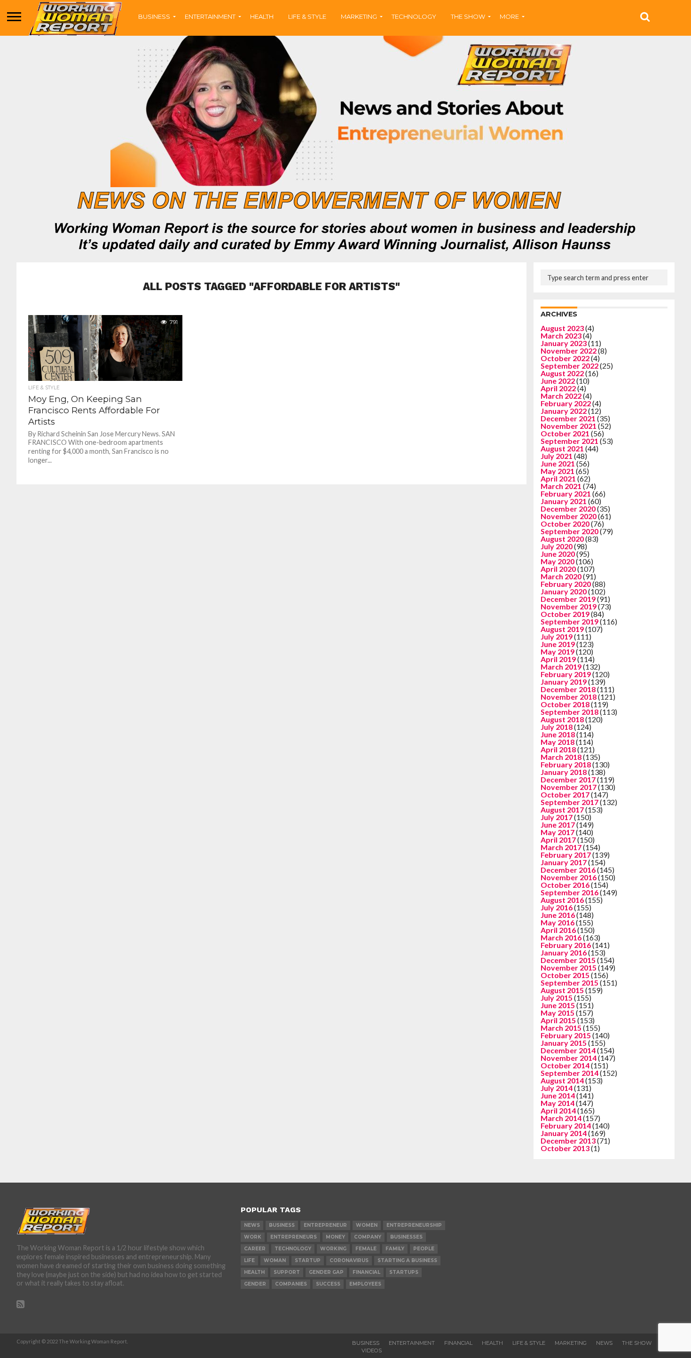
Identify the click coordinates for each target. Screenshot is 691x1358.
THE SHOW (468, 16)
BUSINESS (154, 16)
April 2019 (558, 659)
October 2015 (565, 975)
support (287, 1272)
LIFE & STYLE (307, 16)
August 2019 (562, 628)
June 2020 (558, 553)
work (252, 1237)
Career (255, 1249)
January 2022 (564, 410)
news (252, 1225)
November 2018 (569, 696)
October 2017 (565, 794)
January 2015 (564, 1042)
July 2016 (557, 907)
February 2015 (566, 1035)
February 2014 (566, 1125)
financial (366, 1272)
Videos (371, 1350)
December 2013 (568, 1140)
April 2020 (558, 568)
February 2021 (566, 493)
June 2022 (558, 380)
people (423, 1249)
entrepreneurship (414, 1225)
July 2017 (557, 817)
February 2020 (566, 583)
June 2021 (558, 463)
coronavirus (349, 1260)
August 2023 (562, 328)
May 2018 (557, 741)
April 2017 (558, 839)
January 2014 (564, 1133)
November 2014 (569, 1057)
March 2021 (561, 486)
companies (291, 1284)
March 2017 (561, 847)
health (254, 1272)
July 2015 (557, 997)
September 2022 (569, 365)
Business (365, 1343)
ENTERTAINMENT (210, 16)
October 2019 (565, 613)
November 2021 (569, 425)
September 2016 (569, 892)
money (335, 1237)
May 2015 (557, 1012)
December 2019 (568, 598)
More (509, 16)
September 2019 (569, 621)
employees (365, 1284)
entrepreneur (325, 1225)
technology (293, 1249)
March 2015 (561, 1027)
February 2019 (566, 674)
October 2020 (565, 523)
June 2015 (558, 1005)
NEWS (604, 1343)
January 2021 (564, 501)
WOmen (366, 1225)
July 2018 (557, 726)
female (366, 1249)
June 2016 (558, 914)
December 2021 (568, 418)
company (367, 1237)
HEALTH (262, 16)
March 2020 (561, 576)
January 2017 (564, 862)
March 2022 (561, 395)
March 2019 (561, 666)
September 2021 (569, 440)
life (249, 1260)
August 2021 (562, 448)
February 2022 (566, 403)
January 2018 (564, 771)
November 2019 (569, 606)
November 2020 (569, 516)
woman (275, 1260)
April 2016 (558, 929)
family (394, 1249)
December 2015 (568, 959)
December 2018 (568, 689)
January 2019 (564, 681)
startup (308, 1260)
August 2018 (562, 719)
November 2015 (569, 967)
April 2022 (558, 388)
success (328, 1284)
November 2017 (569, 786)
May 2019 (557, 651)
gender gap (326, 1272)
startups (403, 1272)
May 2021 (557, 470)
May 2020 (557, 561)
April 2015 (558, 1020)
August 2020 (562, 538)
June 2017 (558, 824)
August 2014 (562, 1080)
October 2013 (565, 1148)
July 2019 (557, 636)
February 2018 (566, 764)
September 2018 (569, 711)
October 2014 (565, 1065)
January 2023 (564, 343)
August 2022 (562, 373)
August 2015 (562, 990)
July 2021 (557, 455)
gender (255, 1284)
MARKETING (359, 16)
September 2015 (569, 982)
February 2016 (566, 944)
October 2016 (565, 884)
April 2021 (558, 478)
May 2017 (557, 832)
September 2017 (569, 801)
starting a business (407, 1260)
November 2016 (569, 877)
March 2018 (561, 756)
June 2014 (558, 1095)
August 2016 (562, 899)
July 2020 (557, 546)
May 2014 (557, 1102)
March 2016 (561, 937)
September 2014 (569, 1072)
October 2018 (565, 704)
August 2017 (562, 809)
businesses (406, 1237)
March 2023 (561, 335)
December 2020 (568, 508)
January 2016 (564, 952)
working (333, 1249)
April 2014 (558, 1110)
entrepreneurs (293, 1237)
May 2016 (557, 922)
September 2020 (569, 531)
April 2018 (558, 749)
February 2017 (566, 854)
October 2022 (565, 358)
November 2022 (569, 350)
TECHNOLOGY (414, 16)
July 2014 (557, 1087)
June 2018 (558, 734)
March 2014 (561, 1117)
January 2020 (564, 591)
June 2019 (558, 644)
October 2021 (565, 433)
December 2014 (568, 1050)
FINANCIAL (458, 1343)
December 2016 (568, 869)
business (282, 1225)
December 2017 (568, 779)
